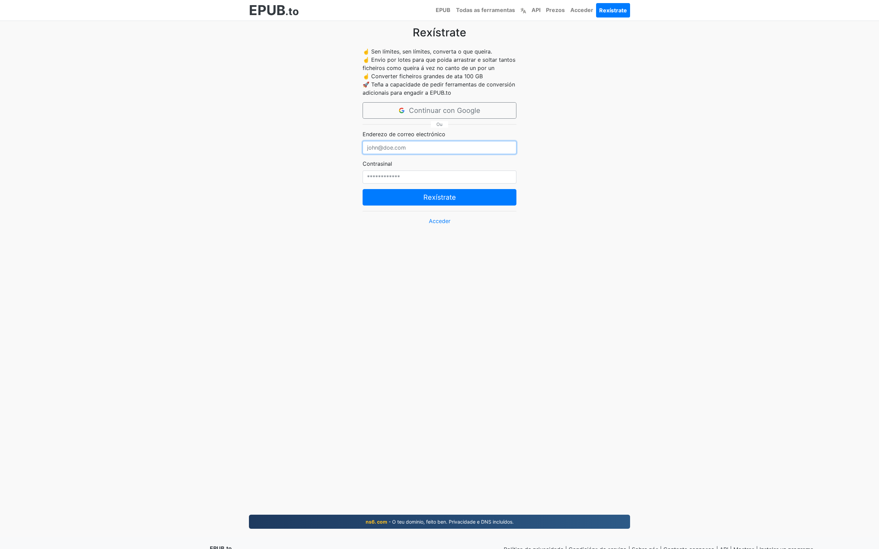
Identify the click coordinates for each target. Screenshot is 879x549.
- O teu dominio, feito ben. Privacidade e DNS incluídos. (440, 522)
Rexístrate (613, 10)
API (536, 10)
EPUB (443, 10)
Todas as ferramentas (485, 10)
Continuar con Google (444, 110)
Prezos (555, 10)
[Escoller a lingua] (523, 10)
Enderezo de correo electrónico (404, 134)
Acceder (581, 10)
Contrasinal (377, 163)
